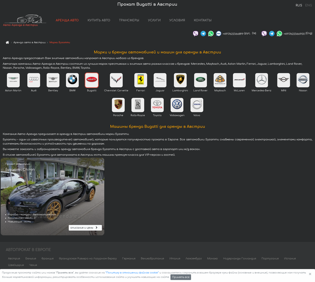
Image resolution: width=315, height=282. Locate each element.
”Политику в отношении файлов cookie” (132, 272)
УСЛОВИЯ (177, 20)
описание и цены (82, 227)
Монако (212, 258)
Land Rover (200, 90)
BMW (72, 90)
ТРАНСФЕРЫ (129, 20)
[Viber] (195, 33)
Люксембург (194, 258)
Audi (33, 90)
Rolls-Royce (138, 115)
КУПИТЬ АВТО (99, 20)
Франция (47, 258)
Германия (128, 258)
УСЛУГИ (154, 20)
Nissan (303, 90)
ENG (308, 5)
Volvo (196, 115)
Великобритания (152, 258)
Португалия (270, 258)
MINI (283, 90)
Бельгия (30, 258)
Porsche (118, 115)
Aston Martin (13, 90)
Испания (290, 258)
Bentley (53, 90)
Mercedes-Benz (261, 90)
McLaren (239, 90)
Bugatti (91, 90)
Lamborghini (180, 90)
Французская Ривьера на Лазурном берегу (88, 258)
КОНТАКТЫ (203, 20)
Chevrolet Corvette (116, 90)
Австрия (14, 258)
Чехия (33, 265)
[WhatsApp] (210, 33)
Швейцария (16, 265)
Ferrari (141, 90)
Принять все (180, 277)
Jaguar (160, 90)
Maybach (220, 90)
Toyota (157, 115)
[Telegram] (203, 33)
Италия (174, 258)
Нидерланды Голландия (239, 258)
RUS (299, 5)
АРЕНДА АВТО (67, 20)
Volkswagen (177, 115)
